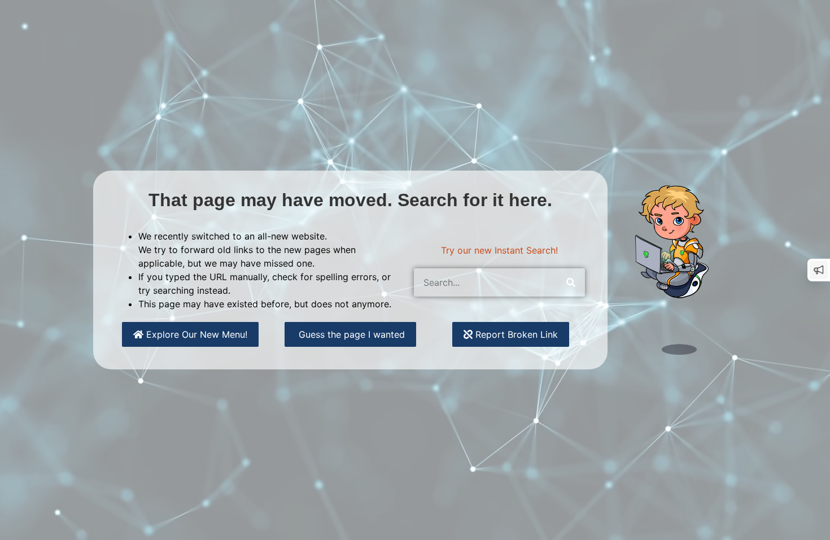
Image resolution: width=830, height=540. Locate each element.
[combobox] (485, 282)
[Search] (571, 282)
